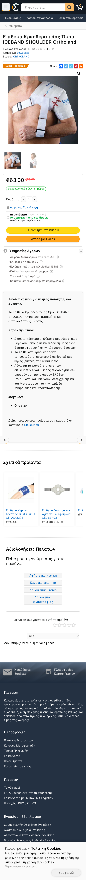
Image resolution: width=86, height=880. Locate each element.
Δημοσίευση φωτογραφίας (43, 599)
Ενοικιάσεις (13, 18)
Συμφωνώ (66, 873)
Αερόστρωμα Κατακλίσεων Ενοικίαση (29, 835)
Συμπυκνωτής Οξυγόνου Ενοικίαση (27, 824)
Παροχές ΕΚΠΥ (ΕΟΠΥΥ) (20, 803)
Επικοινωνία (12, 756)
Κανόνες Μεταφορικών (19, 745)
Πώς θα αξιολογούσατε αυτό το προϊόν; (39, 620)
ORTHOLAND (21, 56)
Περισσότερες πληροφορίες (21, 866)
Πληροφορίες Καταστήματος (64, 672)
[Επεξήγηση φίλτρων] (7, 217)
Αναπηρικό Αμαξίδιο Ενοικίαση (24, 830)
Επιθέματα (23, 52)
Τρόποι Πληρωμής (16, 750)
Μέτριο (64, 625)
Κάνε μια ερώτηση (43, 583)
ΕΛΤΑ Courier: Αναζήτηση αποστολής (28, 792)
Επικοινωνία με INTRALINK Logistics (28, 798)
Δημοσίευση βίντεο (43, 590)
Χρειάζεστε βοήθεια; (22, 672)
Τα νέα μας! (12, 787)
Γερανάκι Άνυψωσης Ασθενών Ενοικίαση (31, 840)
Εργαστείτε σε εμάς (17, 766)
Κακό (59, 625)
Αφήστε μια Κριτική (43, 575)
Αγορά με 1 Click (43, 239)
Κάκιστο (55, 625)
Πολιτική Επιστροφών (18, 740)
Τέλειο (73, 625)
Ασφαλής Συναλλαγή (24, 207)
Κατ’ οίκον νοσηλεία (40, 18)
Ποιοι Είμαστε (13, 761)
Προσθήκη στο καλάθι (43, 230)
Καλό (69, 625)
